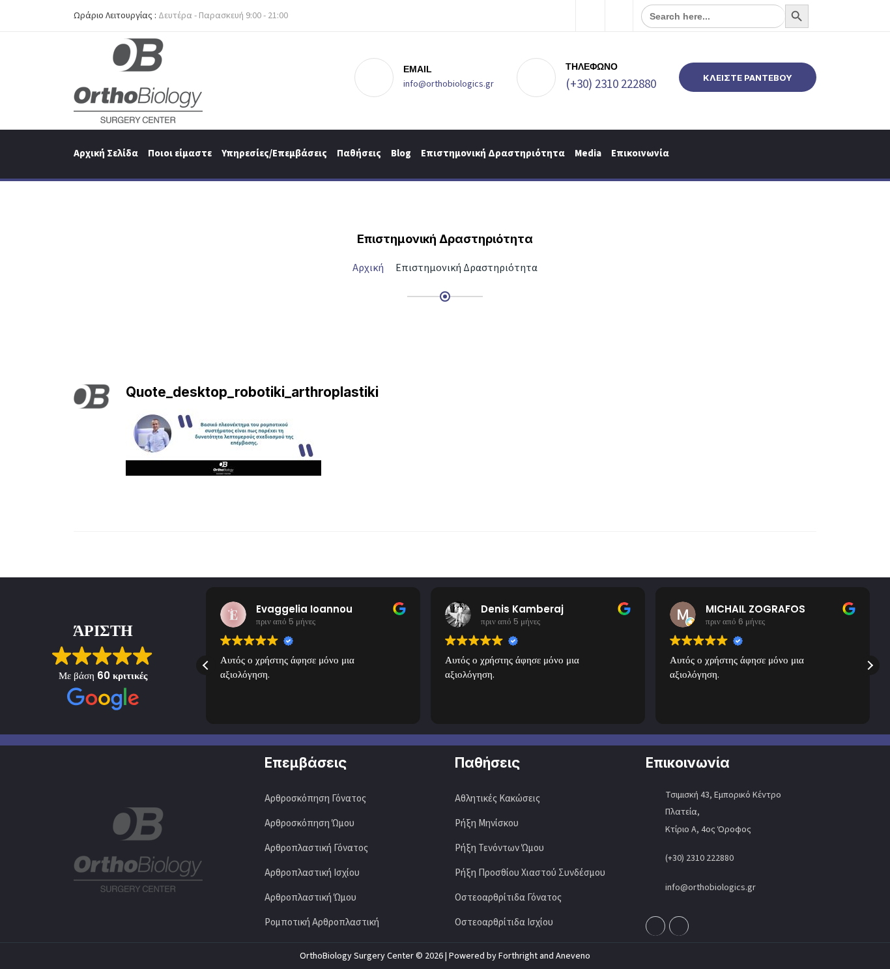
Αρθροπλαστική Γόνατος (316, 848)
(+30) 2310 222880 (611, 84)
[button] (870, 665)
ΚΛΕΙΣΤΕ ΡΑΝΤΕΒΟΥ (747, 77)
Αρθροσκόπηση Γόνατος (315, 798)
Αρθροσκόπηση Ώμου (309, 823)
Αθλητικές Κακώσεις (497, 798)
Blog (401, 153)
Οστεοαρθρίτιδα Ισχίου (504, 922)
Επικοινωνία (640, 153)
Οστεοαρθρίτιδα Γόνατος (508, 897)
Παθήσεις (359, 153)
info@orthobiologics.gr (448, 84)
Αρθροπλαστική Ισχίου (313, 873)
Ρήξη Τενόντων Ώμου (499, 848)
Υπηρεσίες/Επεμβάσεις (274, 153)
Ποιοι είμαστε (180, 153)
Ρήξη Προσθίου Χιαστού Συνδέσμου (530, 873)
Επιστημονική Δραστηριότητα (493, 153)
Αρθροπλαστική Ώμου (311, 897)
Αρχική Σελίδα (106, 153)
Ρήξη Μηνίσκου (487, 823)
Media (588, 153)
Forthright (518, 955)
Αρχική (368, 268)
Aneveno (573, 955)
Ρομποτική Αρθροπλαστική (322, 922)
